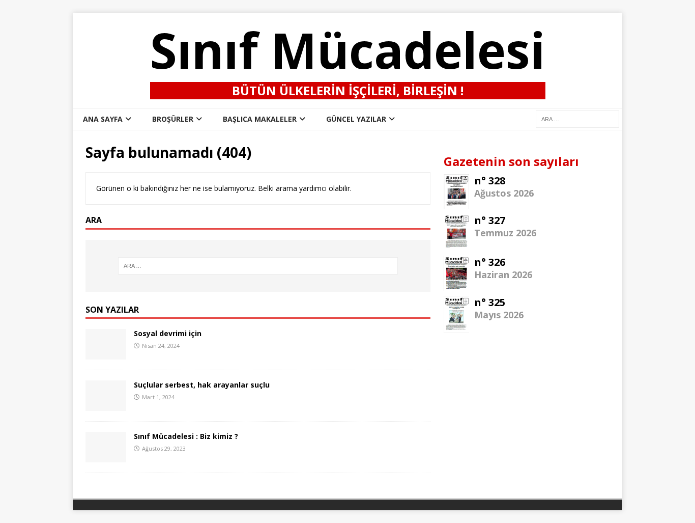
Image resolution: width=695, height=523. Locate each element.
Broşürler (172, 119)
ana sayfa (103, 119)
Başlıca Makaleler (260, 119)
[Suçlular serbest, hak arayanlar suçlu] (105, 405)
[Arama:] (258, 265)
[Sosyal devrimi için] (105, 354)
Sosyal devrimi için (167, 333)
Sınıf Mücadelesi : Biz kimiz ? (186, 436)
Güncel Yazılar (356, 119)
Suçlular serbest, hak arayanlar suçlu (202, 385)
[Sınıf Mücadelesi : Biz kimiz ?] (105, 456)
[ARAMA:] (577, 118)
